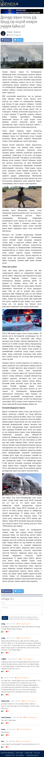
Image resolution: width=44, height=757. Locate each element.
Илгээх (5, 618)
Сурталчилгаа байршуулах (7, 753)
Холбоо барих (19, 753)
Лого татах (37, 753)
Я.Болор (9, 32)
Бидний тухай (28, 753)
